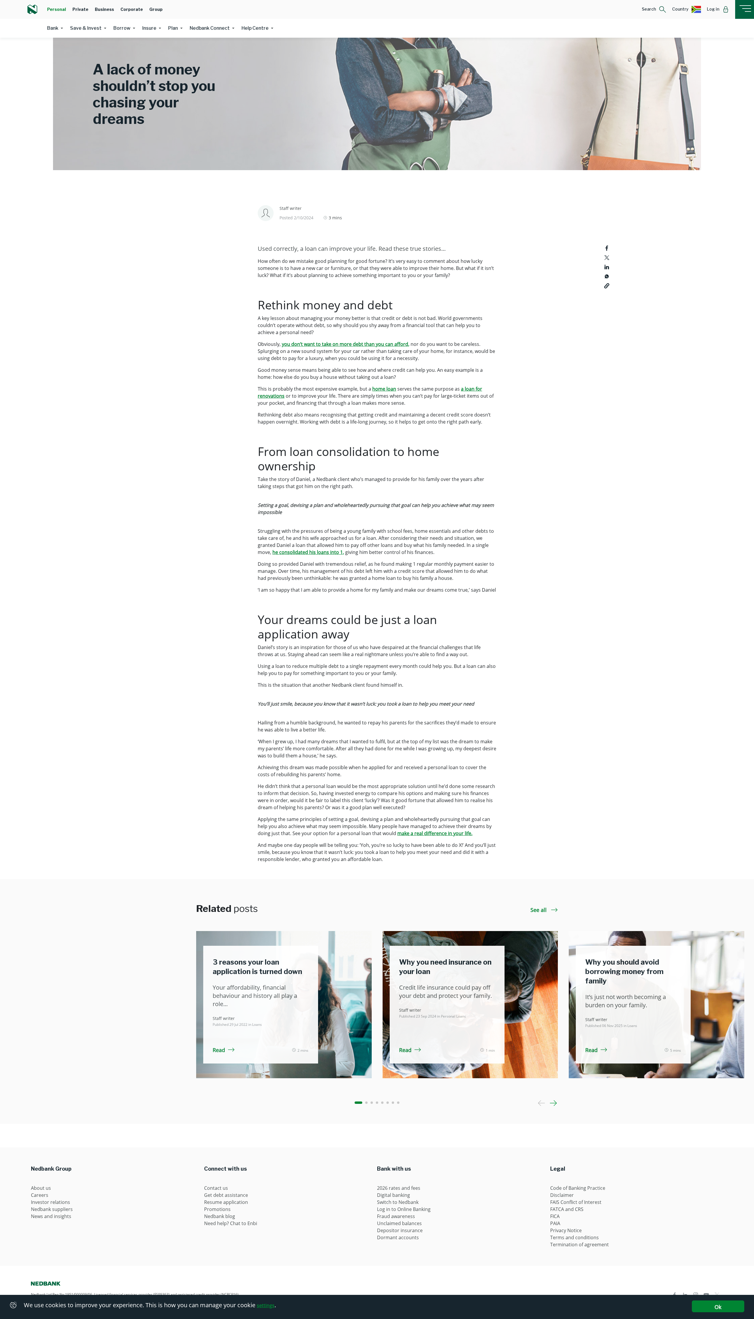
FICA (555, 1216)
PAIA (555, 1223)
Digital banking (393, 1195)
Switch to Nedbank (398, 1202)
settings (266, 1305)
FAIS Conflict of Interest (575, 1202)
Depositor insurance (400, 1230)
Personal (56, 9)
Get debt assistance (226, 1195)
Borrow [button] (121, 28)
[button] (654, 9)
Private (80, 9)
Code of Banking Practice (577, 1188)
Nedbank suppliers (52, 1209)
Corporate (131, 9)
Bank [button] (52, 28)
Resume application (226, 1202)
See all (539, 909)
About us (41, 1188)
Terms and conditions (574, 1237)
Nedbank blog (219, 1216)
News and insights (51, 1216)
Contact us (216, 1188)
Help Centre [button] (255, 28)
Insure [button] (149, 28)
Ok (718, 1306)
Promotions (217, 1209)
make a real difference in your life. (434, 833)
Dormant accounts (398, 1237)
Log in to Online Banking (404, 1209)
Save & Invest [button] (86, 28)
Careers (39, 1195)
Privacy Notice (566, 1230)
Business (104, 9)
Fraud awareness (396, 1216)
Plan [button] (173, 28)
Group (156, 9)
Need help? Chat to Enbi (230, 1223)
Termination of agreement (579, 1244)
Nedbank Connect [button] (210, 28)
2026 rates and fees (398, 1188)
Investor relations (50, 1202)
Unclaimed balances (399, 1223)
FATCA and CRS (566, 1209)
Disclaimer (562, 1195)
